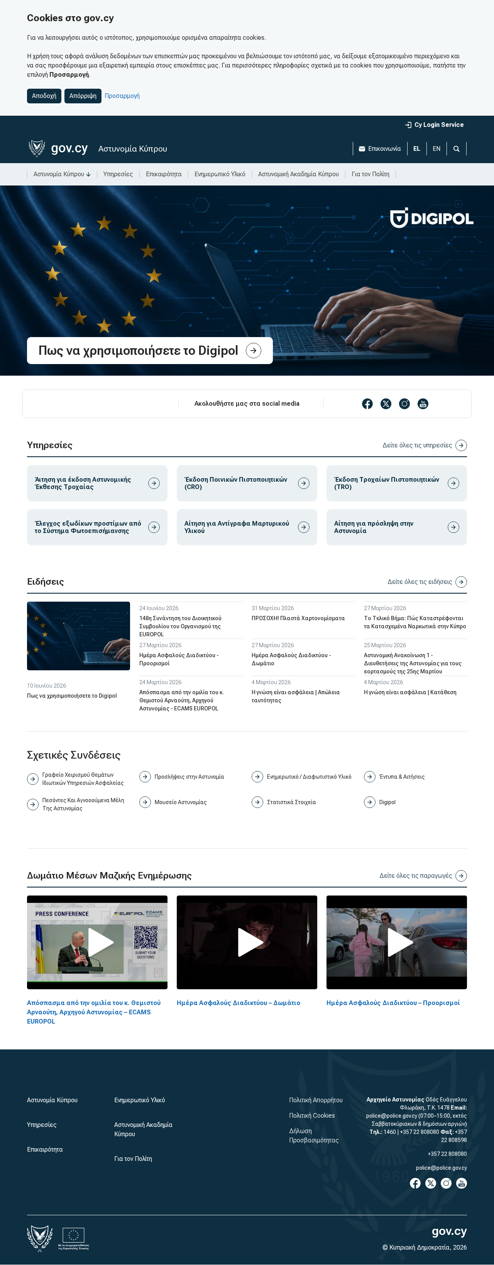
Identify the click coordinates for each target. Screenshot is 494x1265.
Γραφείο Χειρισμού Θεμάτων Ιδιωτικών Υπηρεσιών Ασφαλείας (83, 779)
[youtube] (423, 403)
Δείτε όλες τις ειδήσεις (419, 581)
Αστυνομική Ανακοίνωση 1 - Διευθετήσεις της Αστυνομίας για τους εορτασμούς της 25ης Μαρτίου (413, 663)
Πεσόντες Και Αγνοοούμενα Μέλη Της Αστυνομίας (83, 804)
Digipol (387, 802)
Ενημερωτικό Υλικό (220, 174)
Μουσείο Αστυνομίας (181, 802)
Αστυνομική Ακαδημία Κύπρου (298, 174)
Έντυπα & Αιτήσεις (402, 777)
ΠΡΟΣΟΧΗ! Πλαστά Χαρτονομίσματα (298, 618)
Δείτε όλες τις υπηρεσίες (417, 445)
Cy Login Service (439, 124)
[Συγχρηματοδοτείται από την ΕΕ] (73, 1238)
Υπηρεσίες (118, 174)
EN (436, 148)
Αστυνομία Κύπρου (132, 148)
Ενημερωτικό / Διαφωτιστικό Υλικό (309, 777)
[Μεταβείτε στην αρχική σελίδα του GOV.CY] (58, 149)
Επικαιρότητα (164, 174)
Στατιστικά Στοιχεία (291, 802)
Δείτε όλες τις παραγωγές (415, 875)
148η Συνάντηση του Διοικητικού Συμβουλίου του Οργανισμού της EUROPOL (180, 626)
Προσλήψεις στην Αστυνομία (189, 777)
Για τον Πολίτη (370, 174)
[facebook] (367, 403)
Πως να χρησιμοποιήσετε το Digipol (72, 696)
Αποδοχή (44, 96)
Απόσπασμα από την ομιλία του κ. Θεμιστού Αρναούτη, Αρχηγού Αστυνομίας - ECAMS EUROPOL (181, 700)
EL (416, 148)
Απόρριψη (82, 96)
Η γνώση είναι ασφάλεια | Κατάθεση (410, 692)
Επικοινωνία (384, 148)
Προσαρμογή (122, 96)
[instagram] (404, 403)
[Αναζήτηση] (457, 148)
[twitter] (386, 403)
